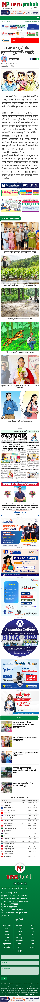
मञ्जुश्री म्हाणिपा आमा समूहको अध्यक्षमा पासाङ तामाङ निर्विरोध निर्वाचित (20, 386)
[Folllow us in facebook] (14, 883)
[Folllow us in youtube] (18, 883)
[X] (34, 59)
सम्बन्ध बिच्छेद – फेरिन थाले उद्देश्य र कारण (20, 421)
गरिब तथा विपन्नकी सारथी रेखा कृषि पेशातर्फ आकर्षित (20, 285)
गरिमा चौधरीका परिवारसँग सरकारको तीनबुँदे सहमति (20, 252)
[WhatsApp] (37, 59)
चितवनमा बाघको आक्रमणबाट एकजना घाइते (20, 352)
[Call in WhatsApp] (21, 883)
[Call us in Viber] (25, 883)
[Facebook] (31, 59)
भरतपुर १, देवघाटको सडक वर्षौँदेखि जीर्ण (20, 319)
